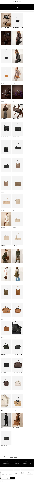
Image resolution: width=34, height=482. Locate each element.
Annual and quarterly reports (30, 473)
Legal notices (22, 473)
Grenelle (15, 472)
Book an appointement (16, 473)
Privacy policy (22, 472)
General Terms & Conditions (22, 471)
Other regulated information (29, 472)
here (20, 456)
